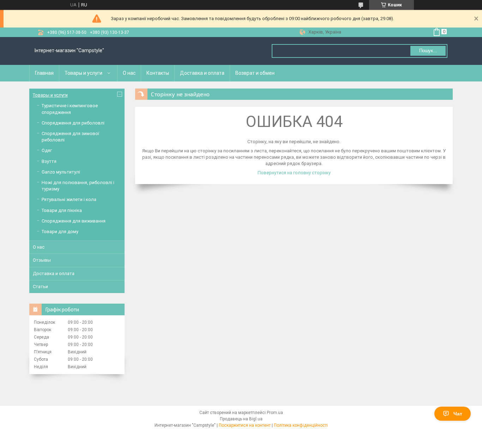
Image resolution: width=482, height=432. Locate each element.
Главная (44, 73)
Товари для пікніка (62, 210)
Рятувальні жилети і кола (69, 199)
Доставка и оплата (202, 73)
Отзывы (42, 260)
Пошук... (428, 50)
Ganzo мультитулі (61, 172)
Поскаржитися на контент (245, 425)
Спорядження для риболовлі (73, 123)
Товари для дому (60, 231)
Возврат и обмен (255, 73)
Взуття (49, 161)
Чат (457, 413)
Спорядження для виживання (74, 221)
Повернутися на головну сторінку (294, 172)
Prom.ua (275, 412)
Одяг (47, 150)
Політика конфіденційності (301, 425)
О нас (129, 73)
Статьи (40, 286)
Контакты (157, 73)
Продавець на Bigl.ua (241, 418)
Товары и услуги (83, 73)
